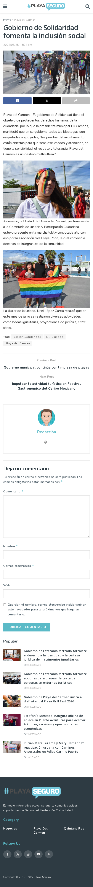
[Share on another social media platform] (76, 100)
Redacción (46, 431)
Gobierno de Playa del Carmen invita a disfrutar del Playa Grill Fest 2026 (53, 699)
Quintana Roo (74, 828)
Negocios (10, 828)
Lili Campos (54, 337)
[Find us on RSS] (49, 854)
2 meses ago (33, 665)
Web (6, 585)
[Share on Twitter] (47, 100)
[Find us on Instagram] (28, 854)
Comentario (13, 491)
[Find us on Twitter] (18, 854)
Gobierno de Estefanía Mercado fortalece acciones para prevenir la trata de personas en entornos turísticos (55, 678)
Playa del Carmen (24, 19)
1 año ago (32, 757)
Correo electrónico (18, 566)
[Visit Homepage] (46, 6)
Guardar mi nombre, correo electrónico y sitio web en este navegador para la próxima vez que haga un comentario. (47, 609)
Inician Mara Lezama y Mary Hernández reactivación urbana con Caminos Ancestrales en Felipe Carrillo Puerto (54, 747)
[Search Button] (87, 6)
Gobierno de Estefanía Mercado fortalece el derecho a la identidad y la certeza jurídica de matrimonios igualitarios (55, 655)
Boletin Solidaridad (27, 337)
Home (7, 19)
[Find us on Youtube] (38, 854)
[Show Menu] (5, 6)
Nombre (10, 546)
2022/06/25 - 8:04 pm (17, 45)
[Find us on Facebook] (7, 854)
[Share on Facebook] (17, 100)
